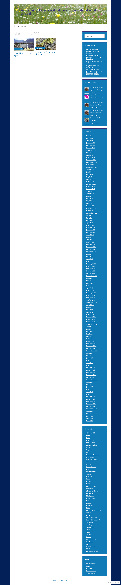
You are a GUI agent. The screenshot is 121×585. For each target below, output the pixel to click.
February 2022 (91, 227)
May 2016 (89, 360)
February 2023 (91, 208)
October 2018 (90, 300)
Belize (88, 435)
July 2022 (89, 218)
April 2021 (89, 240)
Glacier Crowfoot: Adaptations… (95, 120)
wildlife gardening (92, 551)
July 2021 (89, 237)
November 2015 (91, 375)
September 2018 (91, 302)
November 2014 (91, 404)
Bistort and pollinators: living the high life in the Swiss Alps (94, 57)
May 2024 (89, 177)
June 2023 (89, 199)
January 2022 (90, 230)
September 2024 (91, 167)
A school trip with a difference (92, 66)
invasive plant (90, 498)
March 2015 (90, 394)
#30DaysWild (90, 433)
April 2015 (89, 392)
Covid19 (88, 469)
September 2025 (91, 150)
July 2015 (89, 384)
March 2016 (90, 365)
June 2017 (89, 331)
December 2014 (91, 401)
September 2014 (91, 409)
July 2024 (89, 172)
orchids (88, 513)
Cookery (89, 464)
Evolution (89, 476)
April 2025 (89, 155)
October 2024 (90, 165)
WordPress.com (91, 573)
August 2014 (90, 411)
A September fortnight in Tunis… (97, 89)
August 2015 (90, 382)
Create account (91, 564)
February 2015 (91, 397)
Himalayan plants (92, 491)
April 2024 (89, 179)
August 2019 (90, 278)
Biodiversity (90, 440)
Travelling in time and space (23, 54)
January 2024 (90, 186)
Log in (88, 566)
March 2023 (90, 206)
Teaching (89, 525)
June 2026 (89, 138)
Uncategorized (91, 539)
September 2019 (91, 276)
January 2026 (90, 143)
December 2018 (91, 297)
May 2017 (89, 334)
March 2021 (90, 242)
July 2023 (89, 196)
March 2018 (90, 314)
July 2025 (89, 153)
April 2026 (89, 140)
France (88, 481)
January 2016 (90, 370)
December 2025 (91, 145)
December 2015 (91, 372)
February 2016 (91, 368)
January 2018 (90, 319)
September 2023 (91, 191)
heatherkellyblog (95, 87)
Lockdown (89, 505)
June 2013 (89, 421)
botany (88, 447)
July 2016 (89, 356)
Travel (88, 530)
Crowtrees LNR (91, 472)
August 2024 (90, 170)
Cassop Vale (90, 457)
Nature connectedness (93, 510)
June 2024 (89, 174)
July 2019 (89, 281)
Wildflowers (90, 549)
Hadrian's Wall (91, 486)
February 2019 (91, 293)
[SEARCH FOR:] (95, 36)
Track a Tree (90, 527)
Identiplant (90, 496)
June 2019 (89, 283)
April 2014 (89, 418)
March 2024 (90, 182)
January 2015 (90, 399)
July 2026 (89, 136)
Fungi (88, 484)
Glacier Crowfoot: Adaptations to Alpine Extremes (93, 51)
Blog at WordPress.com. (60, 580)
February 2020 (91, 264)
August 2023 (90, 194)
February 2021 (91, 244)
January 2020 (90, 266)
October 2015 (90, 377)
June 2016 (89, 358)
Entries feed (90, 568)
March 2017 (90, 339)
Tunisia (88, 534)
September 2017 (91, 324)
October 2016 (90, 348)
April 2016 (89, 363)
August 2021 (90, 235)
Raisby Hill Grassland (93, 520)
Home (16, 26)
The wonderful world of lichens (45, 53)
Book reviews (90, 443)
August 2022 (90, 215)
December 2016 (91, 343)
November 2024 (91, 162)
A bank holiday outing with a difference (95, 62)
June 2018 (89, 310)
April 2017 (89, 336)
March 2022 (90, 225)
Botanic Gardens (91, 445)
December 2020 (91, 247)
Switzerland (90, 522)
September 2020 (91, 252)
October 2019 (90, 273)
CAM (87, 452)
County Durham (91, 467)
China (88, 462)
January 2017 (90, 341)
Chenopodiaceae (91, 459)
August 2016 (90, 353)
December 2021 (91, 232)
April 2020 (89, 259)
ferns (88, 479)
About (24, 26)
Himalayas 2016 (91, 493)
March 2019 (90, 290)
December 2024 (91, 160)
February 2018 (91, 317)
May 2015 (89, 389)
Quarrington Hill (91, 518)
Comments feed (91, 571)
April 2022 (89, 223)
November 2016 (91, 346)
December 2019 (91, 269)
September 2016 (91, 351)
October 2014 (90, 406)
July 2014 (89, 413)
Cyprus (88, 474)
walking (88, 544)
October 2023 (90, 189)
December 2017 (91, 322)
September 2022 (91, 213)
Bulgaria (89, 450)
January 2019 (90, 295)
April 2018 (89, 312)
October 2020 (90, 249)
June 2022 (89, 220)
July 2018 (89, 307)
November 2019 (91, 271)
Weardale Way (90, 546)
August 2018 (90, 305)
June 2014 (89, 416)
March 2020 (90, 261)
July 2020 (89, 254)
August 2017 (90, 327)
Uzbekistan (89, 542)
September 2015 (91, 380)
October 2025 (90, 148)
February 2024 (91, 184)
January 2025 (90, 157)
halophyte (89, 489)
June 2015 (89, 387)
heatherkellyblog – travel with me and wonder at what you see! (57, 12)
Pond (88, 515)
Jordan (88, 503)
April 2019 (89, 288)
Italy (87, 501)
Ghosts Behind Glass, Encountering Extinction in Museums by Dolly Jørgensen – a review (95, 72)
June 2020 (89, 256)
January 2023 (90, 211)
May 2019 (89, 286)
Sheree (92, 118)
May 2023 (89, 201)
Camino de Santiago (92, 455)
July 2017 (89, 329)
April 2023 (89, 203)
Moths (88, 508)
